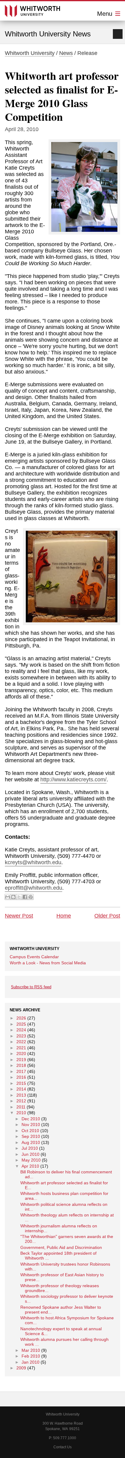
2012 (21, 1100)
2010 (21, 1112)
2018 (21, 1065)
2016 (21, 1077)
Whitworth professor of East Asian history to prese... (62, 1277)
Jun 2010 (30, 1154)
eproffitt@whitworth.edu (33, 888)
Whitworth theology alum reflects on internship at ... (67, 1217)
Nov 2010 (31, 1124)
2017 (21, 1071)
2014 (21, 1089)
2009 (21, 1367)
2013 (21, 1095)
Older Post (107, 916)
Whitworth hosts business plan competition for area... (64, 1196)
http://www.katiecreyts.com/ (73, 779)
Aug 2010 (31, 1142)
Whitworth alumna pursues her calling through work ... (64, 1342)
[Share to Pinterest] (31, 897)
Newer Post (19, 916)
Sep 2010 (31, 1136)
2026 (21, 1018)
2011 (20, 1106)
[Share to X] (19, 897)
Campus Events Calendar (34, 956)
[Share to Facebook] (25, 897)
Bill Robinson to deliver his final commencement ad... (66, 1174)
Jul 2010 (30, 1148)
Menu (105, 13)
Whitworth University (30, 53)
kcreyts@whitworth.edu (33, 862)
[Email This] (8, 897)
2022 (21, 1041)
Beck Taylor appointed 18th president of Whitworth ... (58, 1255)
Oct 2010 (30, 1130)
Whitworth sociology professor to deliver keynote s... (66, 1299)
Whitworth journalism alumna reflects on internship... (58, 1228)
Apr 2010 (30, 1166)
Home (63, 916)
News (66, 53)
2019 (21, 1059)
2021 (21, 1047)
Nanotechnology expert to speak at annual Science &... (61, 1331)
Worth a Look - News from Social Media (48, 962)
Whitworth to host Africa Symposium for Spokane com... (67, 1320)
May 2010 (31, 1160)
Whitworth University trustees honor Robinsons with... (65, 1266)
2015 (21, 1083)
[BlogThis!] (13, 897)
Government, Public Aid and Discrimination (61, 1247)
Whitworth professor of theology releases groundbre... (59, 1288)
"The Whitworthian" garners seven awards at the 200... (66, 1239)
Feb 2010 (31, 1356)
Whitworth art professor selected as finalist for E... (64, 1185)
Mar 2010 (31, 1350)
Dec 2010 (31, 1118)
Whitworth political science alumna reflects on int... (63, 1207)
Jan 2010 (30, 1362)
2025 (21, 1024)
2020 (21, 1053)
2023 (21, 1035)
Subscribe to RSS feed (31, 987)
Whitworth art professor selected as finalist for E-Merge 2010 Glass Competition (62, 96)
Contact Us (62, 1447)
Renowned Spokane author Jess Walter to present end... (60, 1309)
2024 (21, 1029)
